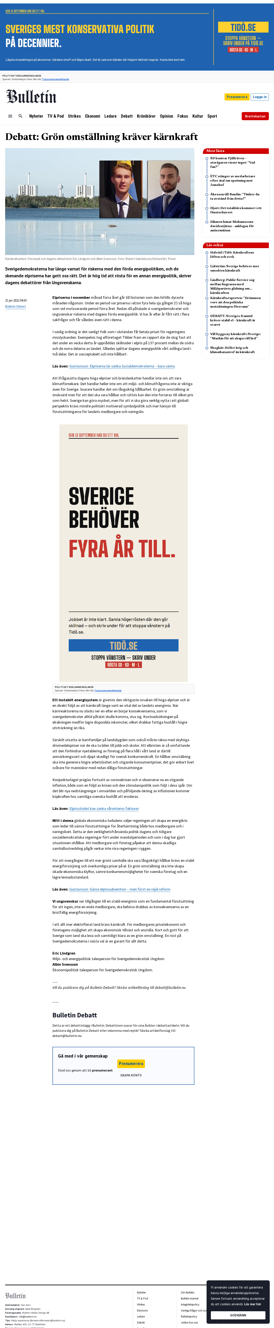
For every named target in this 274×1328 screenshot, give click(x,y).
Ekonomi (92, 116)
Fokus (182, 116)
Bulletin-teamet (189, 1298)
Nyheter (36, 116)
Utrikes (74, 116)
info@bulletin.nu (28, 1316)
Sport (212, 116)
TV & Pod (56, 116)
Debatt (127, 116)
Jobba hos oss (189, 1322)
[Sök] (20, 116)
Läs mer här (252, 1304)
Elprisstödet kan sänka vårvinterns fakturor (104, 808)
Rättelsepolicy (189, 1316)
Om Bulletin (187, 1292)
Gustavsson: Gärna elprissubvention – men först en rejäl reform (119, 889)
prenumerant (102, 1070)
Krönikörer (146, 116)
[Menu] (10, 116)
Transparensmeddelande (55, 79)
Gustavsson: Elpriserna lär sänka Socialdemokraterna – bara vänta (122, 366)
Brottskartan (255, 116)
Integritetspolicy (190, 1304)
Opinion (166, 116)
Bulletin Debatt (15, 306)
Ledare (110, 116)
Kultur (197, 116)
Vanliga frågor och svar (194, 1310)
